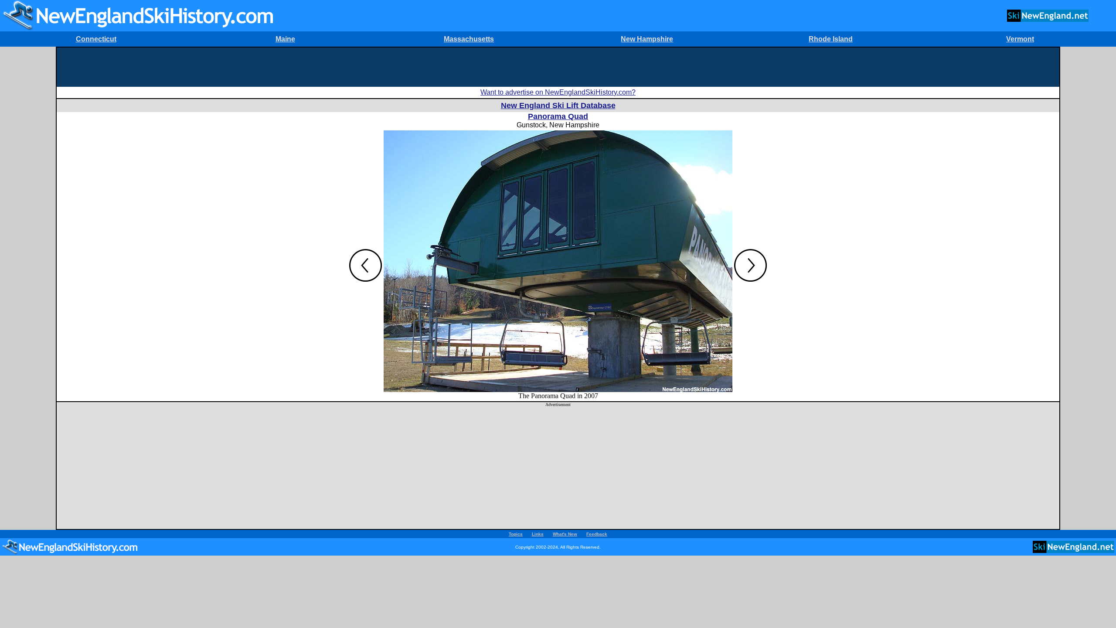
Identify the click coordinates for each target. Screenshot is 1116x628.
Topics (516, 534)
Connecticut (96, 39)
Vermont (1020, 39)
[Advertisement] (558, 67)
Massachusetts (469, 39)
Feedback (596, 534)
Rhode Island (831, 39)
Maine (285, 39)
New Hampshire (647, 39)
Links (538, 534)
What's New (565, 534)
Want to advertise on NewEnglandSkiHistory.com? (558, 92)
